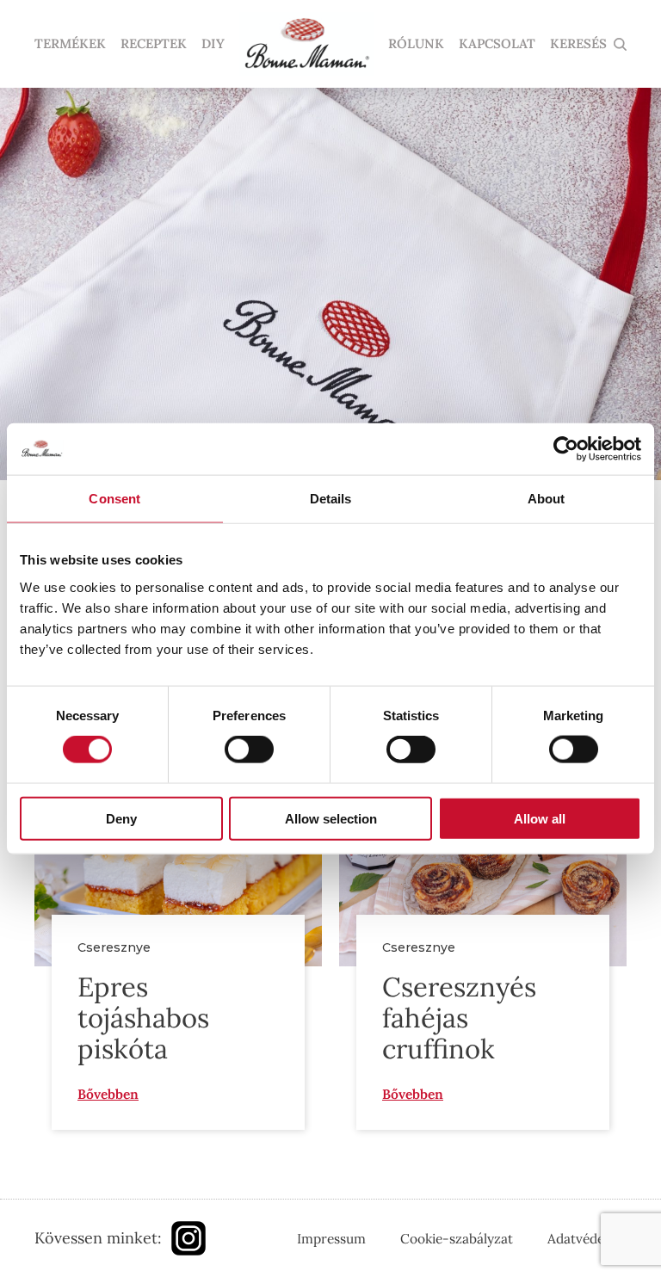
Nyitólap (306, 44)
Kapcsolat (497, 44)
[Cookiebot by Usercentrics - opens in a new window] (566, 449)
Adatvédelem (587, 1238)
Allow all (539, 818)
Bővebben (108, 1093)
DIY (213, 44)
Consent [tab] (114, 498)
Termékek (70, 44)
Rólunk (416, 44)
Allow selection (331, 818)
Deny (121, 818)
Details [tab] (331, 498)
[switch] (249, 749)
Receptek (153, 44)
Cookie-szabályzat (456, 1238)
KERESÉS (578, 44)
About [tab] (546, 498)
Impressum (331, 1238)
